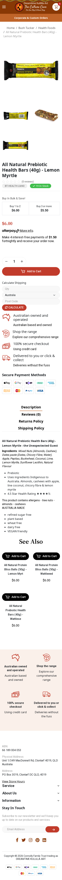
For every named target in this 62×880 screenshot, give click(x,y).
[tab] (31, 407)
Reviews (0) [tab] (31, 414)
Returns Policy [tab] (31, 421)
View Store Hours (13, 781)
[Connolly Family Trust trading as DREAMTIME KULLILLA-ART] (31, 6)
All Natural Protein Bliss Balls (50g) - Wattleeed (46, 569)
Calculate (16, 307)
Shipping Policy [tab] (31, 428)
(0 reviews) (28, 181)
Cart (56, 7)
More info (26, 230)
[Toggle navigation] (4, 6)
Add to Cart (34, 271)
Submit (52, 829)
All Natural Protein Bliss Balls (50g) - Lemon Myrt (15, 569)
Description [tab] (31, 407)
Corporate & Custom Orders (31, 17)
